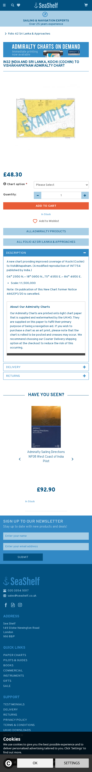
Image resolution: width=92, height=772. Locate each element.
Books (8, 665)
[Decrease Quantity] (37, 195)
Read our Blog (13, 605)
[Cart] (86, 5)
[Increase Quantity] (85, 195)
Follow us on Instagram (20, 605)
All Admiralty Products (46, 231)
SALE (7, 686)
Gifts (7, 681)
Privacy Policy (15, 720)
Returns (10, 715)
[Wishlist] (19, 5)
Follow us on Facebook (6, 605)
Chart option (16, 184)
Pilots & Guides (15, 660)
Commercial (13, 670)
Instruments (13, 676)
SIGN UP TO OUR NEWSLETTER (35, 524)
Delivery (10, 710)
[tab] (46, 252)
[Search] (12, 5)
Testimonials (14, 704)
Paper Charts (14, 655)
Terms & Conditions (19, 725)
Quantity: (9, 194)
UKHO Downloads (17, 730)
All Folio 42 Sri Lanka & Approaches (46, 242)
